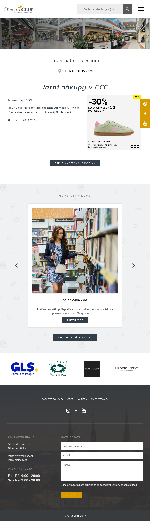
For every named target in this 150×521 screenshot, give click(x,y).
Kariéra (82, 399)
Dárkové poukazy (52, 399)
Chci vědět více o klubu (75, 337)
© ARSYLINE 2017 (75, 515)
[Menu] (141, 9)
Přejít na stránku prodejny (75, 163)
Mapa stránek (99, 399)
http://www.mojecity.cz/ (21, 456)
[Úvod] (61, 71)
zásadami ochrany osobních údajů (119, 485)
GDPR (70, 399)
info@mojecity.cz (17, 460)
